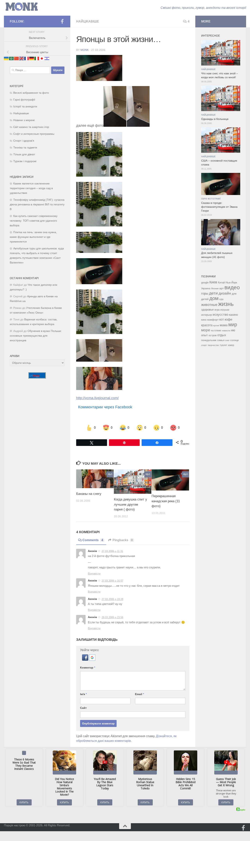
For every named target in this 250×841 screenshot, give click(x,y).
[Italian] (36, 58)
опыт (204, 335)
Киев (213, 282)
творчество (213, 345)
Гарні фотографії (24, 99)
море (205, 330)
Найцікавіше (87, 21)
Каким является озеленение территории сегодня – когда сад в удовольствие (31, 188)
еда (221, 299)
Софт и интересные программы (33, 133)
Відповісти (94, 573)
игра (217, 309)
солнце (234, 340)
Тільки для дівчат (24, 154)
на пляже (216, 330)
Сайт (83, 707)
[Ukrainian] (6, 58)
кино (203, 319)
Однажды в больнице (215, 119)
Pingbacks (122, 540)
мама (224, 325)
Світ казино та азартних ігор (31, 127)
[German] (31, 58)
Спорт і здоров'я (23, 140)
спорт (204, 345)
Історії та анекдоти (25, 106)
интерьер (206, 315)
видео (232, 287)
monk (84, 49)
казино (233, 314)
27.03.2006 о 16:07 (112, 580)
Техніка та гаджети (25, 147)
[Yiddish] (47, 58)
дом (214, 298)
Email (139, 694)
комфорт (213, 319)
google (205, 282)
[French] (26, 58)
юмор (231, 345)
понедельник (208, 340)
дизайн (225, 293)
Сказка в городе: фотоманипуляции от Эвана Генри (219, 206)
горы (204, 293)
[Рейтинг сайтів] (37, 377)
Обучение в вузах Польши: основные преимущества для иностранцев (36, 336)
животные (209, 305)
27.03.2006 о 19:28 (112, 599)
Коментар (87, 667)
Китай (221, 282)
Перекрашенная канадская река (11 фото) (166, 501)
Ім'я (83, 694)
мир (232, 324)
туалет (223, 345)
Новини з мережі (24, 120)
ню (233, 330)
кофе (228, 319)
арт (221, 288)
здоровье (207, 309)
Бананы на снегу (88, 494)
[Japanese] (42, 58)
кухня (216, 325)
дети (213, 293)
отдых (221, 335)
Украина (205, 288)
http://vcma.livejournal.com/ (97, 398)
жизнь (226, 304)
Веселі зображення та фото (31, 92)
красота (206, 325)
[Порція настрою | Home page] (21, 7)
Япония (215, 288)
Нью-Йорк (231, 282)
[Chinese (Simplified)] (16, 58)
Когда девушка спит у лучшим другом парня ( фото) (130, 504)
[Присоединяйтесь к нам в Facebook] (62, 21)
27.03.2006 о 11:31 (112, 551)
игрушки (224, 309)
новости (226, 330)
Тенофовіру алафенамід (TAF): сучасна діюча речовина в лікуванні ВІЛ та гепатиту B (37, 204)
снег (227, 340)
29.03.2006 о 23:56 (112, 617)
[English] (21, 58)
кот (221, 319)
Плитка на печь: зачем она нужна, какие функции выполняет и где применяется (33, 237)
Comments (92, 540)
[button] (85, 659)
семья (220, 340)
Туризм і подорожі (24, 161)
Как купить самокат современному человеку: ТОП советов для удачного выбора (33, 221)
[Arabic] (11, 58)
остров (213, 335)
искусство (220, 314)
